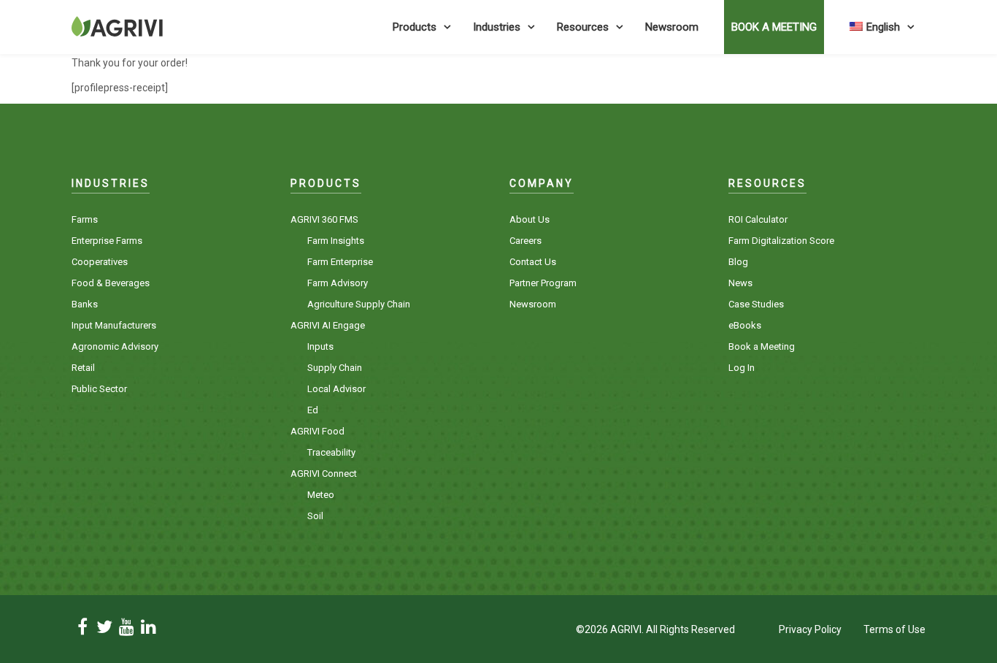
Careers (525, 240)
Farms (85, 219)
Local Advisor (336, 388)
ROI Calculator (758, 219)
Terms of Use (894, 629)
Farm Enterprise (340, 261)
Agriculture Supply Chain (358, 304)
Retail (83, 367)
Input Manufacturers (114, 325)
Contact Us (532, 261)
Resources (583, 27)
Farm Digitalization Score (781, 240)
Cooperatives (100, 261)
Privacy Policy (810, 629)
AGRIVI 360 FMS (324, 219)
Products (414, 27)
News (740, 282)
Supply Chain (334, 367)
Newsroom (671, 27)
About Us (529, 219)
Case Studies (756, 304)
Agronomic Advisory (115, 346)
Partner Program (543, 282)
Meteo (320, 494)
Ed (312, 410)
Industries (496, 27)
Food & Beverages (111, 282)
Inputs (320, 346)
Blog (738, 261)
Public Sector (99, 388)
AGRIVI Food (317, 431)
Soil (315, 515)
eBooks (744, 325)
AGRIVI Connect (323, 473)
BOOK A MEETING (774, 27)
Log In (741, 367)
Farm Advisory (337, 282)
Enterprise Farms (107, 240)
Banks (85, 304)
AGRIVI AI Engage (327, 325)
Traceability (331, 452)
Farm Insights (335, 240)
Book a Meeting (761, 346)
